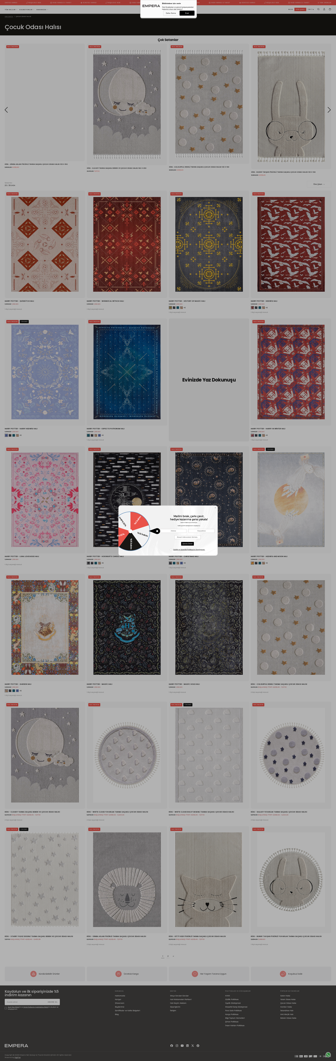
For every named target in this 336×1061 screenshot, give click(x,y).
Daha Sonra (171, 13)
